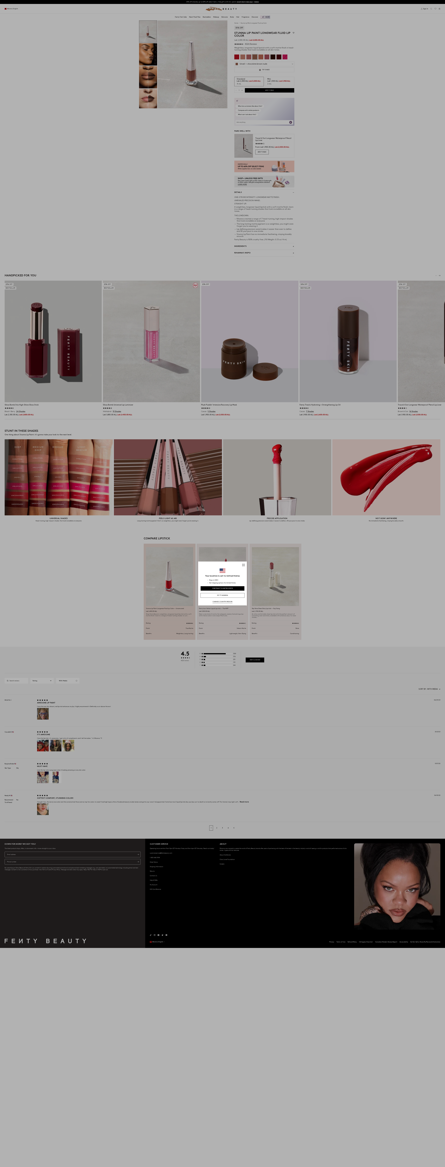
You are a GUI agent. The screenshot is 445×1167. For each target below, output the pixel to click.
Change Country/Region (222, 601)
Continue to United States (222, 588)
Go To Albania (222, 595)
